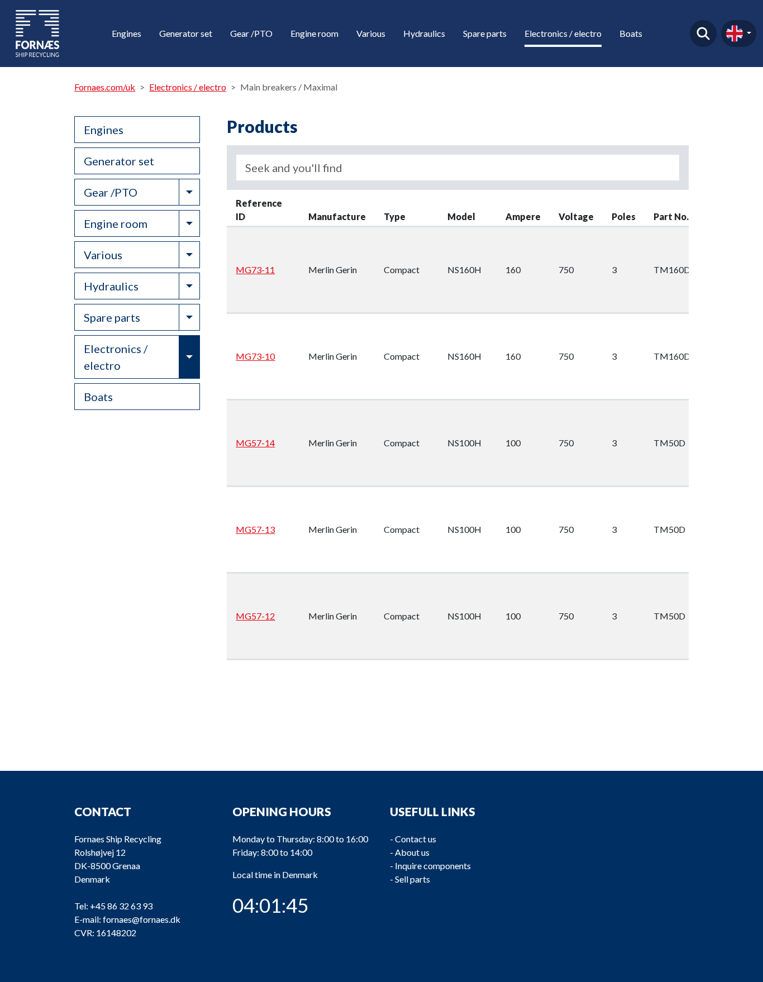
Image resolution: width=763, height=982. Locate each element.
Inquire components (433, 865)
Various (370, 33)
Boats (630, 33)
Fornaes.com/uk (104, 87)
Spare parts (485, 33)
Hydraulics (424, 33)
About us (412, 852)
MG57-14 (255, 442)
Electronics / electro (563, 33)
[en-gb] (738, 33)
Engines (126, 33)
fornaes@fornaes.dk (141, 919)
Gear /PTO (251, 33)
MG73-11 (255, 269)
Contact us (415, 838)
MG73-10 (255, 356)
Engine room (314, 33)
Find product (703, 33)
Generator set (185, 33)
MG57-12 (255, 616)
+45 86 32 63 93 (121, 905)
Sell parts (412, 879)
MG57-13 (255, 529)
